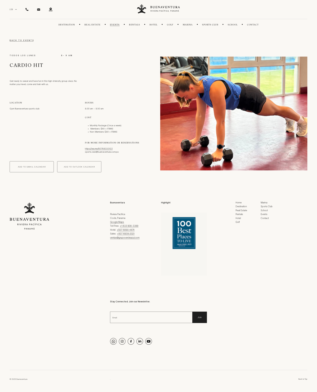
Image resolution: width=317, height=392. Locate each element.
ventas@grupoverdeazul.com (125, 238)
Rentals (134, 24)
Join (200, 317)
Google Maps (117, 222)
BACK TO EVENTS (22, 40)
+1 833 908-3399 (129, 226)
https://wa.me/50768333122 (99, 149)
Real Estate (241, 211)
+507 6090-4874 (126, 230)
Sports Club (267, 207)
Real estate (92, 24)
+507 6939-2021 (126, 234)
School (233, 24)
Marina (188, 24)
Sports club (210, 24)
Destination (66, 24)
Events (115, 24)
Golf (170, 24)
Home (239, 203)
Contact (253, 24)
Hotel (153, 24)
